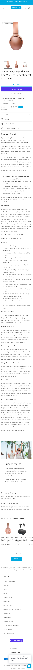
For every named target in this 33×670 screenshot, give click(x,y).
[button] (3, 8)
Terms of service (21, 668)
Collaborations (8, 605)
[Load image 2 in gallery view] (16, 64)
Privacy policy (13, 668)
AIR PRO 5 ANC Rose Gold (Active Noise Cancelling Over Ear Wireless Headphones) (7, 540)
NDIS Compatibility (9, 633)
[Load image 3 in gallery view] (25, 64)
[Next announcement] (30, 2)
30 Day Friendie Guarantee (11, 625)
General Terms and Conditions (12, 609)
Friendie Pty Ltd (9, 665)
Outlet (5, 593)
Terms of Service (8, 621)
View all (16, 558)
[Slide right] (31, 65)
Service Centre (8, 597)
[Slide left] (2, 65)
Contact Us (7, 601)
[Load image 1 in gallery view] (8, 64)
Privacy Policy (7, 613)
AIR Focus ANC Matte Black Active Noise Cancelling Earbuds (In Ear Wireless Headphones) (21, 540)
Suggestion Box (8, 629)
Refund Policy (7, 617)
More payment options (16, 93)
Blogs (5, 589)
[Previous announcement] (3, 2)
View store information (9, 103)
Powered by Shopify (18, 665)
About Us (6, 585)
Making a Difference (9, 581)
